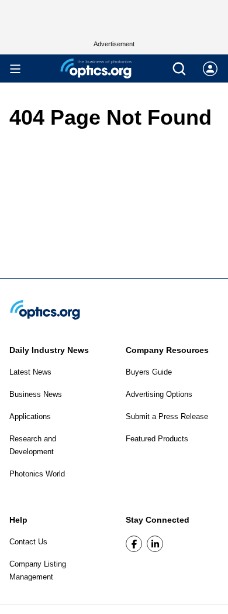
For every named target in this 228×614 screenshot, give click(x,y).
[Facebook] (134, 544)
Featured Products (157, 438)
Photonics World (37, 473)
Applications (30, 416)
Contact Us (28, 541)
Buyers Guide (149, 372)
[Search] (179, 68)
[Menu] (15, 69)
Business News (35, 394)
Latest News (30, 372)
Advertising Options (159, 394)
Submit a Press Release (167, 416)
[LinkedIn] (155, 544)
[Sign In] (210, 68)
